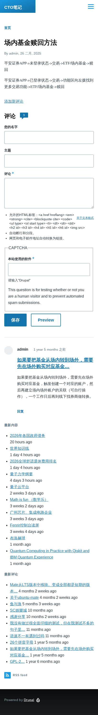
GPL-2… (17, 662)
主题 (7, 150)
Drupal (29, 700)
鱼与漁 (15, 604)
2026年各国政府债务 (27, 436)
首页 (7, 28)
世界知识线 (19, 448)
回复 (20, 411)
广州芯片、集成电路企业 (31, 512)
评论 (7, 174)
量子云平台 (19, 487)
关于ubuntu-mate (24, 598)
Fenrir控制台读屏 (24, 525)
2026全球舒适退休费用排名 (33, 461)
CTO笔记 (13, 7)
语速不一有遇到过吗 (27, 636)
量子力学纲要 (21, 474)
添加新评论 (13, 101)
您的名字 (11, 127)
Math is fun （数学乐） (29, 500)
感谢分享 (17, 617)
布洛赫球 (17, 538)
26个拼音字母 (21, 642)
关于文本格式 (85, 218)
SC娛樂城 (18, 610)
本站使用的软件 (19, 259)
